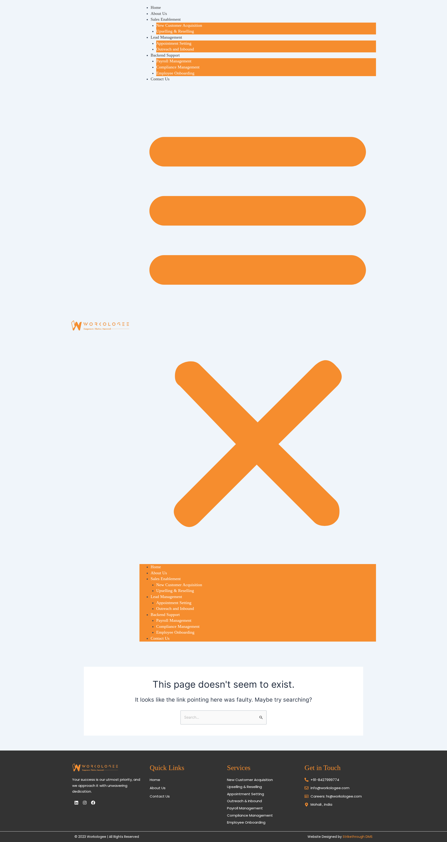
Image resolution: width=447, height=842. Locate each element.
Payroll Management (173, 61)
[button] (257, 326)
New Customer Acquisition (179, 25)
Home (156, 7)
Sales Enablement (166, 19)
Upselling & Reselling (175, 31)
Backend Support (165, 55)
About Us (159, 13)
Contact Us (160, 79)
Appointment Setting (173, 43)
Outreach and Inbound (175, 49)
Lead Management (166, 37)
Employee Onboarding (175, 73)
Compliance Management (178, 67)
